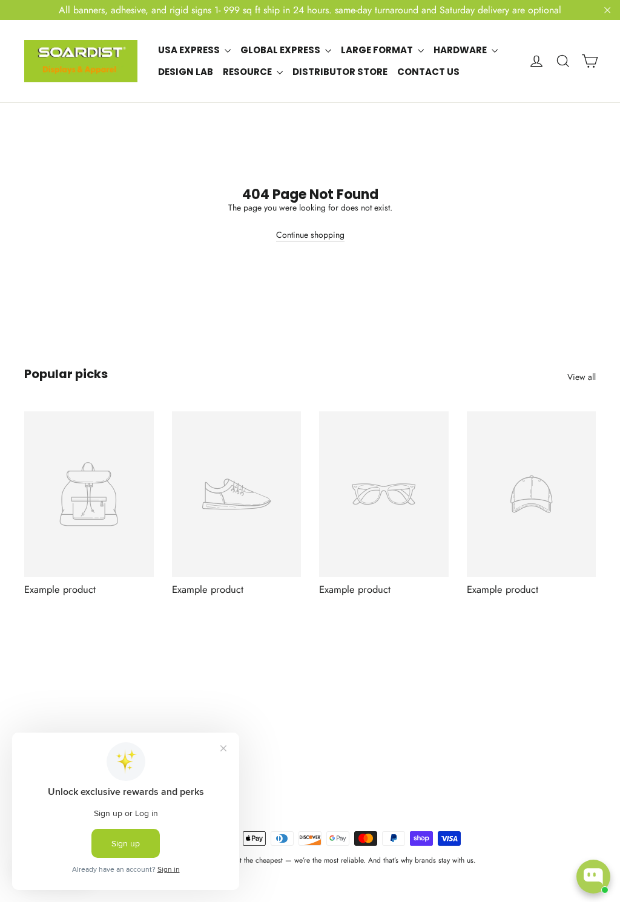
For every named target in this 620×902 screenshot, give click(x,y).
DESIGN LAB (185, 71)
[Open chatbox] (593, 877)
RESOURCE (248, 71)
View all (581, 377)
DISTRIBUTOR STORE (340, 71)
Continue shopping (310, 235)
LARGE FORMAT (378, 50)
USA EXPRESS (190, 50)
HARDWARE (461, 50)
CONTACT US (428, 71)
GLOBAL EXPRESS (281, 50)
